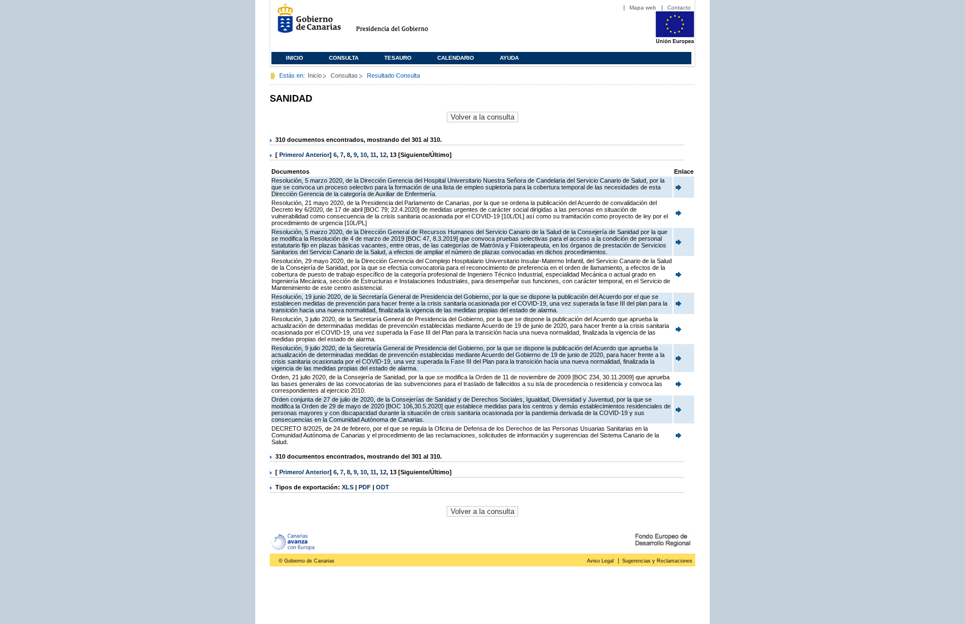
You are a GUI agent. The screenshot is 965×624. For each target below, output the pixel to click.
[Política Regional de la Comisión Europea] (675, 42)
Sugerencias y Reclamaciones (657, 561)
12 (383, 154)
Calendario (455, 58)
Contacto (679, 7)
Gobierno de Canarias (305, 22)
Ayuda (509, 58)
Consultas (344, 75)
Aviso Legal (600, 561)
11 (373, 154)
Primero (290, 154)
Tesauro (398, 58)
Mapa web (642, 7)
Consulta (344, 58)
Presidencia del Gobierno (402, 22)
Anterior (317, 154)
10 (363, 154)
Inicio (294, 58)
